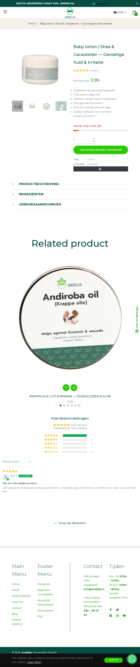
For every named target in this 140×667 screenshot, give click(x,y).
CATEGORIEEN (21, 596)
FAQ (40, 616)
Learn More (34, 662)
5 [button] (75, 405)
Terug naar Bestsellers (72, 523)
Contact (17, 608)
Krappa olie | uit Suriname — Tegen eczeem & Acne (70, 396)
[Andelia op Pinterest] (110, 615)
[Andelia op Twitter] (117, 609)
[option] (70, 335)
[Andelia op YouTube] (124, 615)
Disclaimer (44, 584)
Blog (15, 614)
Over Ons (17, 602)
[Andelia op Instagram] (117, 615)
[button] (81, 70)
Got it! (113, 660)
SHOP (15, 590)
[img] (10, 471)
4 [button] (72, 405)
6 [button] (79, 405)
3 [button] (68, 405)
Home (32, 23)
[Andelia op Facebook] (110, 609)
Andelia (27, 652)
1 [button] (60, 405)
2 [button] (64, 405)
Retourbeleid (45, 610)
